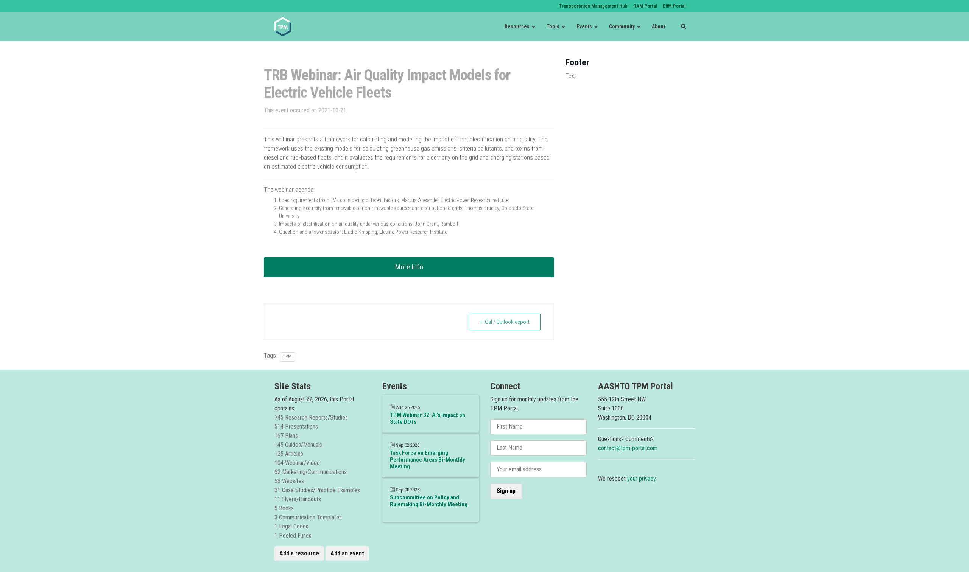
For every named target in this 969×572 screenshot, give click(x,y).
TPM (287, 356)
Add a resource (299, 553)
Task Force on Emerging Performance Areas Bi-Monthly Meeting (427, 459)
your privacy (641, 478)
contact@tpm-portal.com (627, 448)
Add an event (347, 553)
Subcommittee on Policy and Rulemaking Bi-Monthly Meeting (428, 501)
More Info (409, 267)
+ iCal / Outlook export (505, 322)
